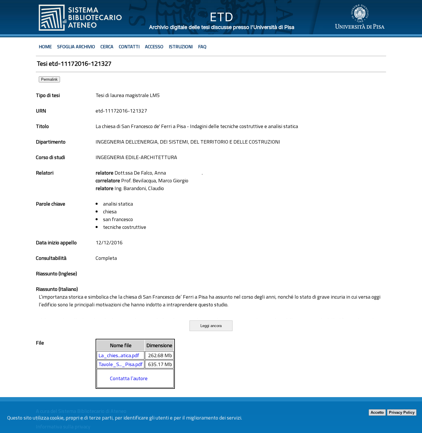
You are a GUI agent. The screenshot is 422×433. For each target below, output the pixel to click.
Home (45, 46)
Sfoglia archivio (76, 46)
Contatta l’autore (129, 378)
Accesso (154, 46)
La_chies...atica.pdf (118, 355)
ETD (221, 16)
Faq (202, 46)
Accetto (377, 412)
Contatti (129, 46)
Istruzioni (181, 46)
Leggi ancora (211, 326)
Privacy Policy (402, 412)
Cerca (106, 46)
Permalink (49, 79)
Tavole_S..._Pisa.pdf (120, 364)
